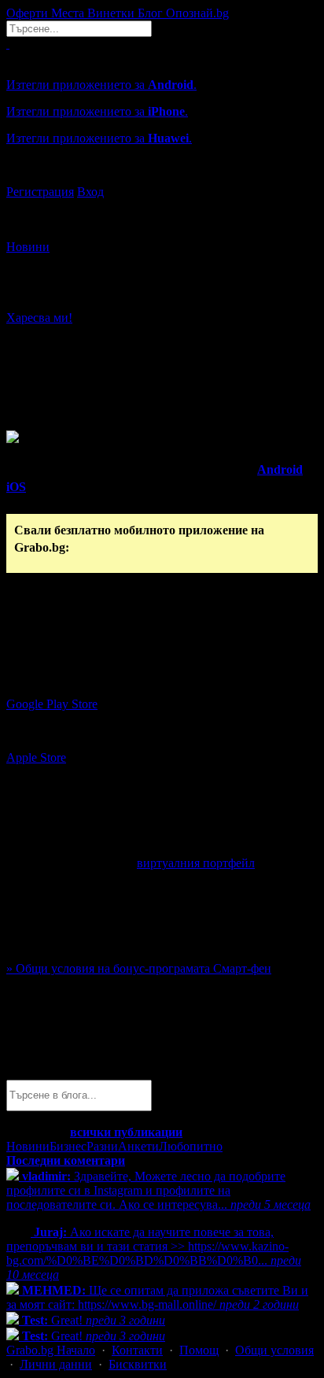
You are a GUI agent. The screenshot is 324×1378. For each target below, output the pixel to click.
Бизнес (68, 1146)
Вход (90, 191)
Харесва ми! (39, 317)
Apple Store (36, 757)
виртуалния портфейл (196, 863)
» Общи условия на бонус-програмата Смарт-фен (138, 968)
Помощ (199, 1350)
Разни (102, 1146)
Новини (28, 246)
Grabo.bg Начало (50, 1350)
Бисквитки (138, 1364)
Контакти (137, 1350)
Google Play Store (52, 704)
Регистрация (40, 191)
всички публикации (126, 1132)
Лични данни (56, 1364)
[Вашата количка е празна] (7, 43)
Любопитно (191, 1146)
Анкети (138, 1146)
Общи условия (274, 1350)
